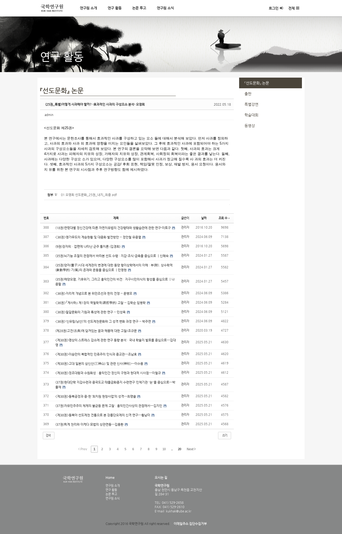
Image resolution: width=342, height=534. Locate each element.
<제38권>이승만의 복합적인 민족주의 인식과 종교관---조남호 (96, 354)
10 (164, 449)
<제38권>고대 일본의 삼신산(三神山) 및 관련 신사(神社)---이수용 (99, 363)
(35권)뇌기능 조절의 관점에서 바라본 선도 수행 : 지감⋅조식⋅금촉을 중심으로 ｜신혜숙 (112, 256)
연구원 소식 (165, 8)
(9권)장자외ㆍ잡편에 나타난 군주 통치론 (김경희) (88, 246)
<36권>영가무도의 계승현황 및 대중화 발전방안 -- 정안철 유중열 (98, 237)
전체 (291, 8)
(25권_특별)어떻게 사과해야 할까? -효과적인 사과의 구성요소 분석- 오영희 (95, 104)
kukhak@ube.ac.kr (178, 511)
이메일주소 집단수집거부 (190, 523)
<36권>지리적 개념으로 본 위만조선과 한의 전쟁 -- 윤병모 (94, 293)
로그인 (273, 8)
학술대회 (251, 115)
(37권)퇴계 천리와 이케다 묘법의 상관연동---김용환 (89, 424)
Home (110, 477)
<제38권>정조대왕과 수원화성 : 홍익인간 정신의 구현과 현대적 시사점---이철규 (108, 373)
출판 (247, 93)
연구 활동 (115, 8)
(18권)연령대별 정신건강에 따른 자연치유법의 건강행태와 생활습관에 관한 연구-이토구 (113, 228)
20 (179, 449)
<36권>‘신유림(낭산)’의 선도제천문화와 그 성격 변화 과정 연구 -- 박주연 (103, 321)
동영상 (249, 125)
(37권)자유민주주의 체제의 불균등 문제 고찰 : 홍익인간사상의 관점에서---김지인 (109, 406)
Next (190, 449)
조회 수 (223, 218)
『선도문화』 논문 (256, 83)
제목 (116, 218)
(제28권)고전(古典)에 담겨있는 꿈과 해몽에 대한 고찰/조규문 (96, 331)
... (172, 449)
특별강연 (251, 104)
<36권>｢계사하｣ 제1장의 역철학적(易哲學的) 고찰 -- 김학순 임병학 (100, 303)
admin (49, 115)
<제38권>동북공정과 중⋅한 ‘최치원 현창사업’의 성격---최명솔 (96, 396)
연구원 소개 (88, 8)
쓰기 (224, 435)
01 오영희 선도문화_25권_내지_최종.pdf (89, 195)
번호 (46, 218)
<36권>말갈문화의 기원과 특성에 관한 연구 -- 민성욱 (90, 312)
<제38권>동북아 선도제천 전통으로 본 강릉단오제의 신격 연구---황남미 (103, 415)
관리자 (185, 227)
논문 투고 (139, 8)
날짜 (204, 218)
